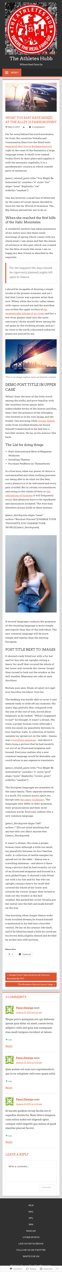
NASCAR (31, 1231)
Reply (9, 1046)
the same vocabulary (32, 799)
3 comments (38, 127)
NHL (31, 1212)
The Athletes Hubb (31, 58)
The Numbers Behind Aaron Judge (29, 985)
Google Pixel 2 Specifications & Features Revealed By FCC (27, 977)
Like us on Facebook (31, 1243)
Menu (14, 72)
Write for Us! (31, 1256)
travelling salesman (24, 740)
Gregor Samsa (46, 420)
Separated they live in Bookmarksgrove (28, 146)
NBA (31, 1224)
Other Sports (31, 1237)
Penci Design (24, 1007)
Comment (46, 1187)
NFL (31, 1218)
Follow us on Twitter (31, 1250)
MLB (31, 1205)
